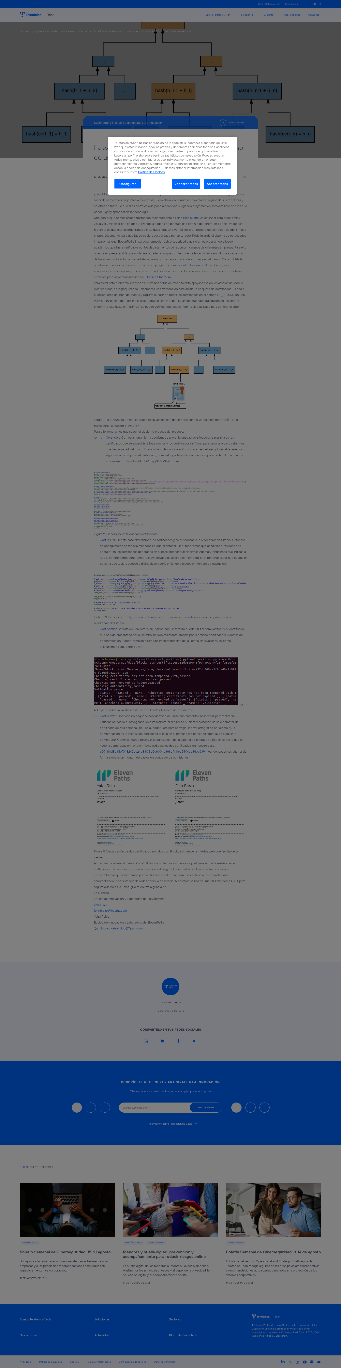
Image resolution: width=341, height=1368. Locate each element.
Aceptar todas (217, 184)
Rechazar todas (186, 184)
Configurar (127, 184)
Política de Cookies (151, 172)
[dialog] (172, 166)
